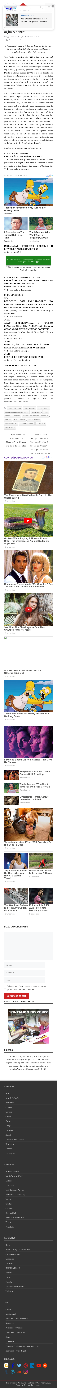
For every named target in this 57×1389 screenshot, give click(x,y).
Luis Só (8, 420)
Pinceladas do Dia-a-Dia (15, 1218)
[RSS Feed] (6, 1367)
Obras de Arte (34, 420)
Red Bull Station (26, 423)
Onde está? (10, 1208)
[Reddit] (45, 1367)
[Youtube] (39, 1367)
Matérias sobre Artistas (15, 1190)
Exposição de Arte (12, 416)
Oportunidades (11, 1213)
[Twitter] (19, 1367)
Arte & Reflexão (12, 1098)
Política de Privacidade (15, 1328)
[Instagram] (26, 1373)
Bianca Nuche (43, 408)
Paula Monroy (11, 423)
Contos (8, 1117)
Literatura (10, 1185)
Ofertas (8, 1204)
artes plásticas (14, 408)
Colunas (9, 1112)
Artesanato (10, 1103)
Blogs (8, 1245)
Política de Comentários (15, 1332)
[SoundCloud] (19, 1373)
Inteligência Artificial (14, 1176)
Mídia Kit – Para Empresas (17, 1319)
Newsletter (10, 1323)
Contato (9, 1309)
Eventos (9, 1149)
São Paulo (41, 423)
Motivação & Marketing (15, 1195)
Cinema (9, 1107)
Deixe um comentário (16, 40)
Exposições (10, 1153)
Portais (8, 1277)
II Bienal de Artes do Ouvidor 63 (35, 416)
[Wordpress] (13, 1373)
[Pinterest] (26, 1367)
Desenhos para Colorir (15, 1140)
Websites (9, 1291)
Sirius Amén (10, 427)
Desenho (9, 1135)
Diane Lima (36, 412)
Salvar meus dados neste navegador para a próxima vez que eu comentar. (26, 987)
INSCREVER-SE (13, 1268)
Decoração (10, 1130)
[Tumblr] (6, 1373)
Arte (7, 1093)
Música (8, 1199)
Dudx (46, 412)
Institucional (11, 1314)
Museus (9, 1273)
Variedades (10, 1227)
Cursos (8, 1121)
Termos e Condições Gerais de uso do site (22, 1346)
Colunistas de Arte (13, 1254)
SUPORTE (10, 1342)
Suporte (9, 1282)
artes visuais (29, 408)
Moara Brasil (19, 420)
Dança (8, 1126)
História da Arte (12, 1172)
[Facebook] (13, 1367)
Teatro (8, 1222)
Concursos (10, 1259)
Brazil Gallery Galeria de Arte (18, 1250)
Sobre (8, 1337)
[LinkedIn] (32, 1367)
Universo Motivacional (15, 1287)
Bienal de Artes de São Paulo (16, 412)
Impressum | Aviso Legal (16, 1351)
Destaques (10, 1144)
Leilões (8, 1181)
